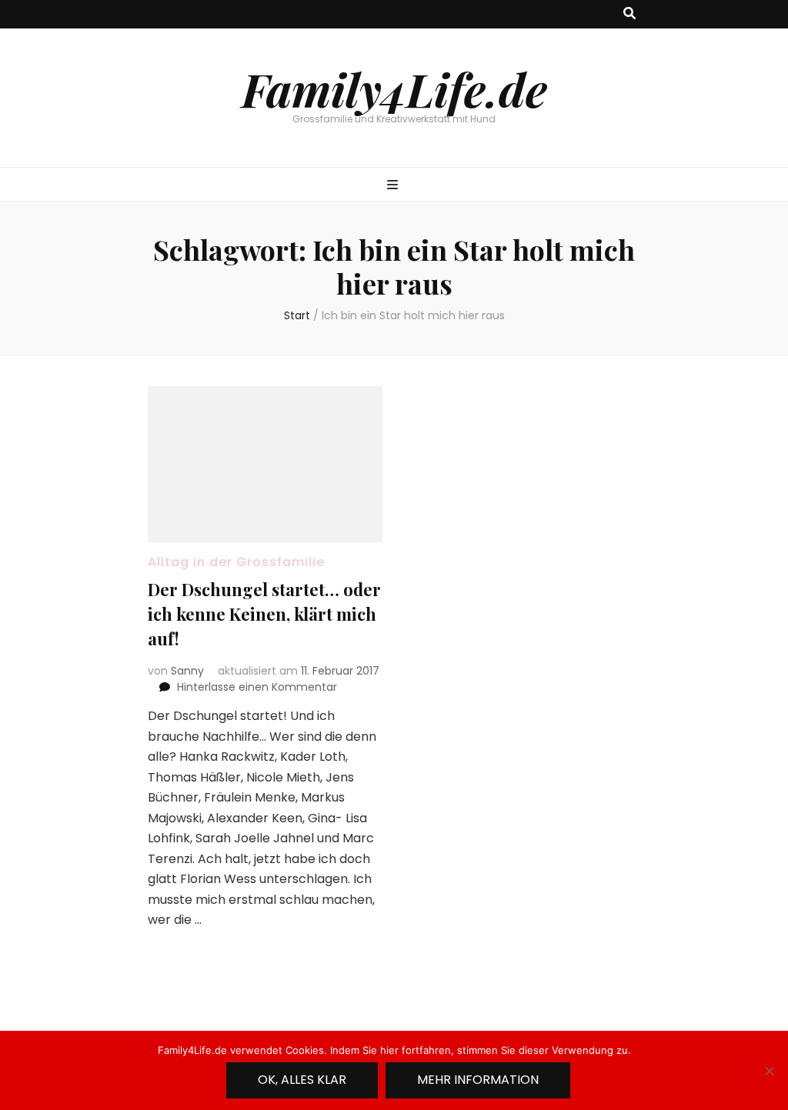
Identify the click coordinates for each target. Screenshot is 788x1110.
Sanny (187, 670)
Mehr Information (478, 1079)
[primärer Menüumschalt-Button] (394, 185)
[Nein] (768, 1070)
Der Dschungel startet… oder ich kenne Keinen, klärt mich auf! (264, 614)
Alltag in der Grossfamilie (236, 562)
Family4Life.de (394, 88)
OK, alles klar (302, 1079)
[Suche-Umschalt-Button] (629, 14)
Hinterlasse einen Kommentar (257, 687)
